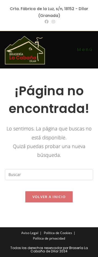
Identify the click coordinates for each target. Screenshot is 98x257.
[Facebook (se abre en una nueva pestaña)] (46, 21)
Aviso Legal (29, 233)
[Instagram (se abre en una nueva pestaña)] (52, 21)
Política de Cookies (58, 233)
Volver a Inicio (49, 196)
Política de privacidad (49, 238)
